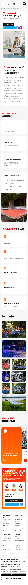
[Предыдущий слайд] (4, 44)
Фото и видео (6, 515)
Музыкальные (18, 515)
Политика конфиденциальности (10, 556)
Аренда (7, 8)
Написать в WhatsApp (17, 27)
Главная (3, 8)
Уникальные (6, 534)
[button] (14, 500)
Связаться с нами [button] (8, 24)
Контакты (17, 545)
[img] (24, 3)
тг (9, 27)
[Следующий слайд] (24, 44)
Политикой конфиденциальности (17, 567)
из (20, 27)
